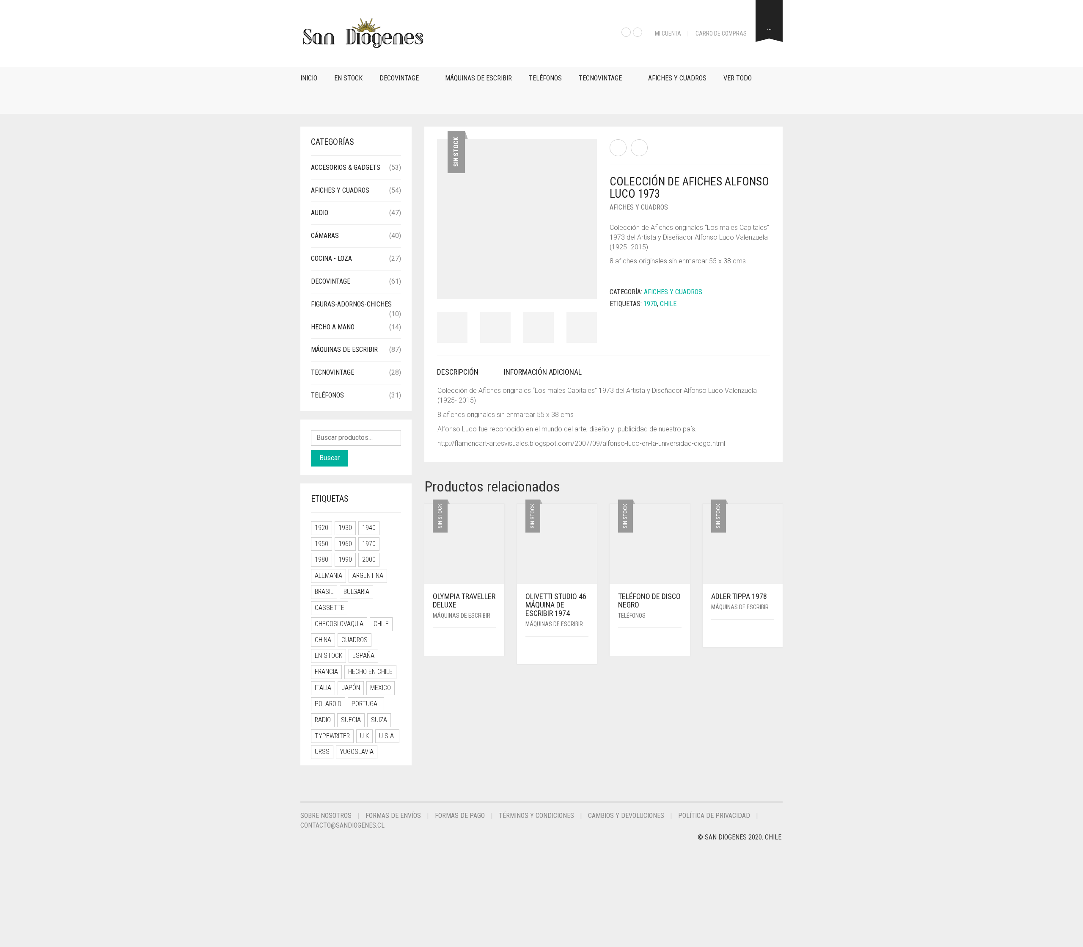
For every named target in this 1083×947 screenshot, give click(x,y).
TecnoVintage (600, 78)
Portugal (366, 704)
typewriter (332, 736)
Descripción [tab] (457, 371)
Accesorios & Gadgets (345, 167)
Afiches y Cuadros (677, 78)
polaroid (328, 704)
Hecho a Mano (333, 327)
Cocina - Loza (331, 258)
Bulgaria (356, 592)
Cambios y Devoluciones (626, 816)
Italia (323, 688)
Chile (668, 304)
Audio (319, 213)
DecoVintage (399, 78)
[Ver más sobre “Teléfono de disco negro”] (679, 642)
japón (350, 688)
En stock (348, 78)
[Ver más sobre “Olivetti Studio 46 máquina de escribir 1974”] (585, 651)
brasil (324, 592)
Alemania (328, 576)
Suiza (379, 720)
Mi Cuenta (668, 33)
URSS (322, 752)
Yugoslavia (357, 752)
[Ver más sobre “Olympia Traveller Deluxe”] (493, 642)
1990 (345, 559)
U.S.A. (387, 736)
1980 (321, 559)
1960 (345, 544)
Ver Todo (737, 78)
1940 (369, 528)
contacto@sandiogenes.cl (342, 825)
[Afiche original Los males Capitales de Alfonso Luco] (639, 147)
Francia (326, 672)
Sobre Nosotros (326, 816)
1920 (321, 528)
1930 (345, 528)
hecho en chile (370, 672)
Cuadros (354, 640)
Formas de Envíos (393, 816)
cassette (329, 608)
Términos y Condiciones (536, 816)
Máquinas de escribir (478, 78)
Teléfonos (545, 78)
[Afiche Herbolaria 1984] (618, 147)
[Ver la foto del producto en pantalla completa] (582, 285)
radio (323, 720)
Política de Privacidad (714, 816)
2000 (369, 559)
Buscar (329, 458)
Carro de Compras (721, 33)
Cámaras (325, 236)
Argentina (367, 576)
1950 (321, 544)
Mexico (380, 688)
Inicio (308, 78)
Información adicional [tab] (543, 371)
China (323, 640)
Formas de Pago (460, 816)
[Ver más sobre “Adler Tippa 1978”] (771, 634)
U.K (364, 736)
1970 (650, 304)
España (363, 656)
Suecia (351, 720)
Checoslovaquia (339, 624)
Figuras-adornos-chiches (351, 304)
